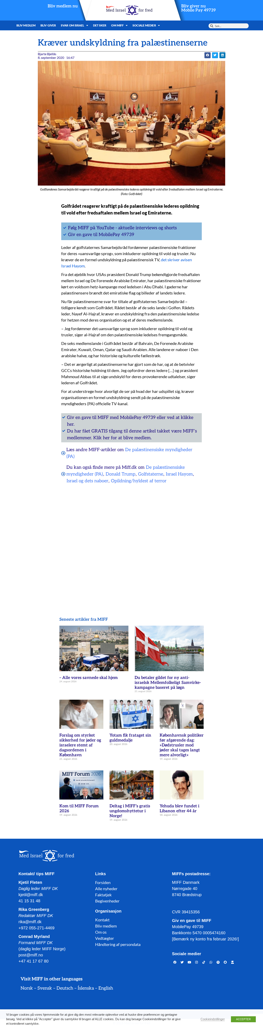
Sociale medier (144, 25)
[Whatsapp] (211, 962)
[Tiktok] (204, 962)
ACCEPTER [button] (243, 1019)
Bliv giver (48, 25)
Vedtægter (104, 938)
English (105, 988)
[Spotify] (218, 962)
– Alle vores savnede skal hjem (88, 677)
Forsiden (103, 882)
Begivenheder (107, 900)
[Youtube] (189, 962)
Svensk (44, 988)
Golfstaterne (150, 474)
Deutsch (65, 988)
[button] (207, 55)
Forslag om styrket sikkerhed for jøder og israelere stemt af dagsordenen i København (80, 745)
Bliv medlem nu (63, 6)
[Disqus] (131, 539)
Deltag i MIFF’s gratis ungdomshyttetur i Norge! (130, 811)
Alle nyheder (106, 888)
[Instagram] (197, 962)
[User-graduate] (233, 962)
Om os (101, 932)
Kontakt (102, 919)
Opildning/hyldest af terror (138, 481)
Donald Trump (120, 474)
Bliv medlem (26, 25)
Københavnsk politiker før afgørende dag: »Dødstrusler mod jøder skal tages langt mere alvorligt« (182, 745)
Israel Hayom (179, 474)
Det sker (99, 25)
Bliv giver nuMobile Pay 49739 (198, 8)
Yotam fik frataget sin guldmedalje (130, 738)
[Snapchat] (225, 962)
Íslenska (86, 988)
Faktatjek (103, 894)
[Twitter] (182, 962)
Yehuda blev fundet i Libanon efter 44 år (179, 808)
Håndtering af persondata (118, 944)
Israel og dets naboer (87, 481)
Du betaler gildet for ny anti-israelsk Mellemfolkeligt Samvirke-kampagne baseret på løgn (168, 682)
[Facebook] (175, 962)
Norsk (27, 988)
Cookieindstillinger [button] (213, 1019)
